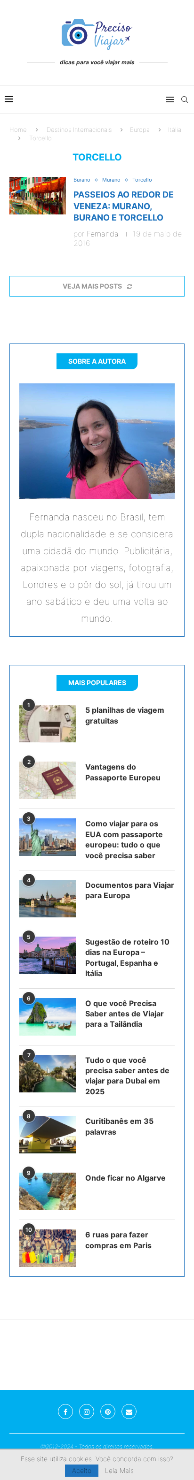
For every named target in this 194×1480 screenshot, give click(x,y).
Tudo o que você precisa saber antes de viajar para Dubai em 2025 (127, 1075)
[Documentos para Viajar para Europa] (47, 898)
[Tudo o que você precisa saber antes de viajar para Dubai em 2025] (47, 1073)
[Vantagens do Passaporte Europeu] (47, 780)
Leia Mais (119, 1470)
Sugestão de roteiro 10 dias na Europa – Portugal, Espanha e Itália (127, 957)
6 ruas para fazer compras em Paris (118, 1240)
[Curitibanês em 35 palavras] (47, 1134)
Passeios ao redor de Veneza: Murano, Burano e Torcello (123, 206)
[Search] (184, 99)
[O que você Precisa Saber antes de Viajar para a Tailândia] (47, 1017)
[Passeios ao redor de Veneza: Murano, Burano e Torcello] (37, 195)
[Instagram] (86, 1411)
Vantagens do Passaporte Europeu (123, 772)
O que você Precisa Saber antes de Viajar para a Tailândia (124, 1014)
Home (18, 129)
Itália (174, 129)
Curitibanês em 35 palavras (119, 1126)
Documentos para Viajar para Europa (129, 890)
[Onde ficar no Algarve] (47, 1191)
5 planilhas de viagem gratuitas (124, 715)
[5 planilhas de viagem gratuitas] (47, 723)
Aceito (81, 1470)
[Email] (129, 1411)
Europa (140, 129)
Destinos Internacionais (79, 129)
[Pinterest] (107, 1411)
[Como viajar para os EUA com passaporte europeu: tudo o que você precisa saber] (47, 837)
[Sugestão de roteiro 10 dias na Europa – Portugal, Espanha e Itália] (47, 955)
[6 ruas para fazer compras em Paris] (47, 1248)
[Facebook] (65, 1411)
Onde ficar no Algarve (125, 1177)
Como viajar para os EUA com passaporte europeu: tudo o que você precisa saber (124, 839)
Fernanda (103, 233)
